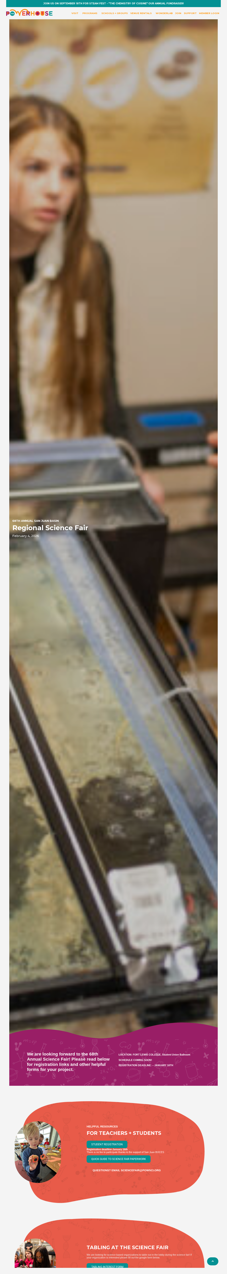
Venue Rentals (141, 13)
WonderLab (164, 13)
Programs (89, 13)
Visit (74, 13)
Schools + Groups (114, 13)
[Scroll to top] (212, 1261)
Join (178, 13)
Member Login (209, 13)
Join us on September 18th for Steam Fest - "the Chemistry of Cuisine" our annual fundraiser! (113, 3)
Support (190, 13)
